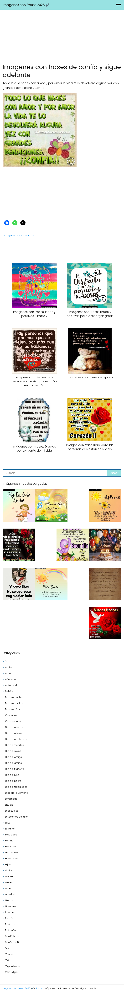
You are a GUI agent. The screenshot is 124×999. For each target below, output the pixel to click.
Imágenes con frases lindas (19, 235)
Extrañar (10, 828)
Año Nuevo (11, 679)
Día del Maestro (14, 769)
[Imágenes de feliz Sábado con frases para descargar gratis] (51, 584)
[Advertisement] (62, 37)
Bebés (9, 691)
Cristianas (11, 715)
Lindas (9, 870)
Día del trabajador (16, 786)
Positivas (10, 924)
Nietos (9, 900)
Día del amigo (13, 763)
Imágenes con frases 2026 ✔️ (26, 5)
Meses (9, 882)
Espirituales (11, 810)
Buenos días (12, 709)
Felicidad (10, 846)
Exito (7, 822)
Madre (9, 876)
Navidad (10, 894)
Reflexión (10, 930)
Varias (9, 954)
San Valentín (12, 942)
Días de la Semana (16, 792)
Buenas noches (14, 697)
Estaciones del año (16, 816)
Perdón (9, 918)
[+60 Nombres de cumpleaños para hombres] (105, 545)
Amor (8, 673)
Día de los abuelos (16, 739)
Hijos (8, 864)
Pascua (9, 912)
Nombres (10, 906)
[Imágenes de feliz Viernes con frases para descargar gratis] (105, 506)
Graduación (12, 852)
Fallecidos (11, 834)
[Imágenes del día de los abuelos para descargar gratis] (19, 506)
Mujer (8, 888)
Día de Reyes (13, 751)
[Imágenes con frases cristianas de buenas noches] (19, 545)
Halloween (11, 858)
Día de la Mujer (14, 733)
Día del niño (12, 775)
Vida (7, 960)
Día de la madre (15, 727)
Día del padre (13, 781)
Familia (9, 840)
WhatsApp (11, 972)
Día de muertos (14, 745)
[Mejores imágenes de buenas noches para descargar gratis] (105, 623)
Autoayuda (11, 685)
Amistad (10, 667)
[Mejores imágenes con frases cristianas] (19, 584)
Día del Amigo (13, 757)
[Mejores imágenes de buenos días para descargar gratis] (73, 545)
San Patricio (12, 936)
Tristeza (9, 948)
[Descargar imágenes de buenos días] (51, 506)
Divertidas (11, 798)
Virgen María (12, 966)
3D (6, 661)
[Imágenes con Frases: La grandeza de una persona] (105, 584)
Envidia (9, 804)
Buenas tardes (14, 703)
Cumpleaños (13, 721)
